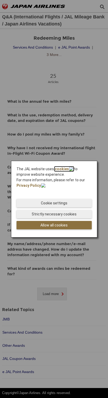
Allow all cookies (54, 225)
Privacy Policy (29, 185)
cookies (62, 169)
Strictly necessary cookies (54, 214)
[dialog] (54, 199)
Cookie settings (54, 203)
